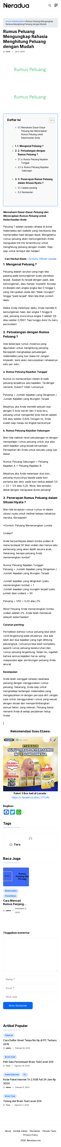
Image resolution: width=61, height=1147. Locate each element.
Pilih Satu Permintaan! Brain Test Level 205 (28, 1061)
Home (8, 21)
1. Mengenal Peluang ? (30, 146)
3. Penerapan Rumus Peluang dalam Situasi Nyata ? (35, 181)
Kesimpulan (27, 192)
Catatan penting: (29, 188)
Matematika (18, 21)
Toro (8, 51)
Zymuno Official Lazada (42, 258)
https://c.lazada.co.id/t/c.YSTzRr (31, 797)
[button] (50, 5)
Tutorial (9, 1035)
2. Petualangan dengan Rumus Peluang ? (31, 152)
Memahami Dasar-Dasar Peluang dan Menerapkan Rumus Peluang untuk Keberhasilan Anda (34, 132)
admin (8, 910)
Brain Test (10, 1057)
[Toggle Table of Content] (50, 120)
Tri (24, 1074)
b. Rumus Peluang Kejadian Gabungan (35, 169)
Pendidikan (10, 896)
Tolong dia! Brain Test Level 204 (22, 1101)
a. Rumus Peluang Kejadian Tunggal (34, 161)
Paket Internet (12, 1074)
